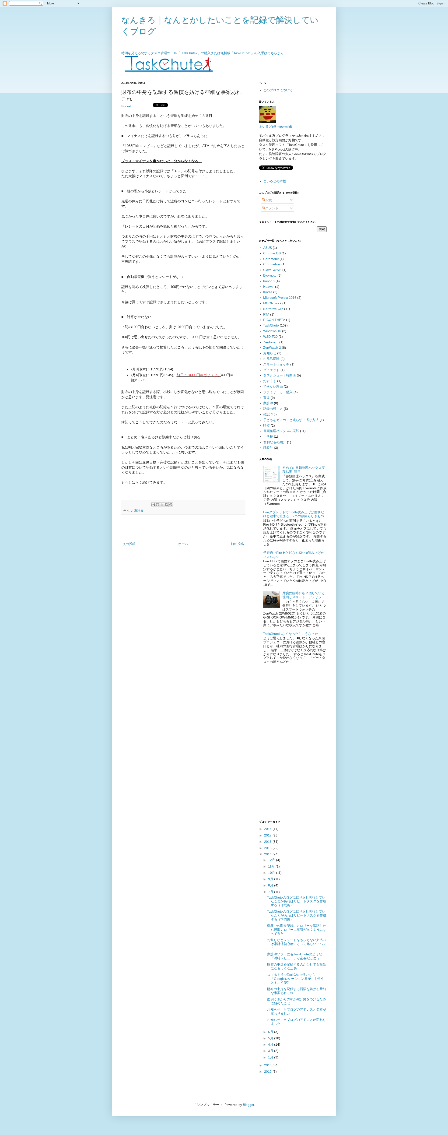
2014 (268, 854)
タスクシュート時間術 (279, 375)
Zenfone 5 (270, 342)
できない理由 (273, 386)
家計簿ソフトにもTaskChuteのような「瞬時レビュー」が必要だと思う (294, 956)
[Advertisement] (183, 528)
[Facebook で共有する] (166, 504)
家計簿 (138, 511)
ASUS (267, 247)
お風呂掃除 (271, 359)
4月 (271, 1044)
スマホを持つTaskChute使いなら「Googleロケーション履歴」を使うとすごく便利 (295, 978)
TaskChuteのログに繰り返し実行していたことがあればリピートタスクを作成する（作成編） (296, 901)
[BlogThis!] (157, 504)
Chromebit (271, 259)
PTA (266, 314)
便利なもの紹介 (274, 442)
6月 (271, 1032)
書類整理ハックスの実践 (281, 431)
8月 (271, 885)
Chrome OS (272, 253)
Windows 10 (272, 331)
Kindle (267, 292)
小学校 (268, 436)
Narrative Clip (273, 309)
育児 (266, 398)
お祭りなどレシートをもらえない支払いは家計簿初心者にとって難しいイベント (296, 944)
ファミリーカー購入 (278, 392)
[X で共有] (162, 504)
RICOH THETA (274, 320)
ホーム (183, 544)
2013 (268, 1065)
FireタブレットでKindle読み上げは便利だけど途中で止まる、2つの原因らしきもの (293, 514)
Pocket (126, 106)
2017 (268, 835)
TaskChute (271, 325)
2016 (268, 841)
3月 (271, 1051)
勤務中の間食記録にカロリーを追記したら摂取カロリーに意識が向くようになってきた (296, 929)
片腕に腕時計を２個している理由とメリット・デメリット (303, 595)
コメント (272, 208)
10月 (272, 873)
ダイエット (271, 370)
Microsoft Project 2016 (279, 297)
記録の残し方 (273, 409)
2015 (268, 848)
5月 (271, 1038)
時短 (266, 425)
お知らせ (269, 353)
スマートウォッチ (276, 364)
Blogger (248, 1105)
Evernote (269, 275)
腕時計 (268, 448)
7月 (271, 892)
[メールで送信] (153, 504)
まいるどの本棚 (274, 181)
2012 (268, 1071)
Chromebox (271, 264)
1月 (271, 1057)
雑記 (266, 414)
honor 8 (269, 281)
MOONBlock (272, 303)
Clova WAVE (272, 270)
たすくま (269, 381)
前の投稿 (237, 544)
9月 (271, 879)
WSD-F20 (270, 336)
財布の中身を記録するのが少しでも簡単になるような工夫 (296, 966)
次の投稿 (129, 544)
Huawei (268, 286)
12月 (272, 860)
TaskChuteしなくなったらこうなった (290, 634)
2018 (268, 829)
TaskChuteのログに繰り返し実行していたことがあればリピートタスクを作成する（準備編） (296, 915)
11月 (272, 866)
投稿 (268, 200)
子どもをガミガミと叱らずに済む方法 (291, 420)
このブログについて (278, 90)
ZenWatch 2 (272, 347)
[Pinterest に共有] (170, 504)
